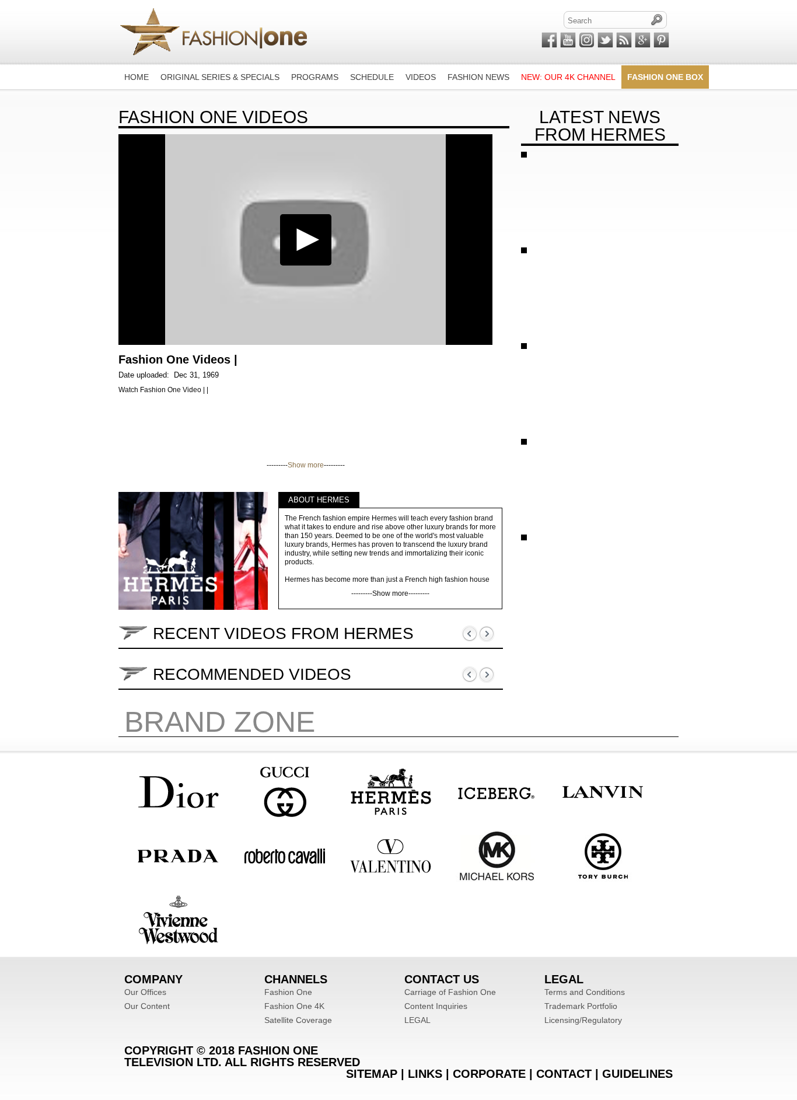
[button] (305, 240)
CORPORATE (489, 1073)
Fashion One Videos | (177, 359)
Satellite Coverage (298, 1020)
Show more (306, 465)
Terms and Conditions (584, 992)
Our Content (147, 1006)
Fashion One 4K (294, 1006)
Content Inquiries (435, 1006)
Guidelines (637, 1073)
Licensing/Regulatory (583, 1020)
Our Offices (145, 992)
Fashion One (288, 992)
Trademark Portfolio (580, 1006)
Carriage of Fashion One (450, 992)
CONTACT (564, 1073)
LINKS (425, 1073)
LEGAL (417, 1020)
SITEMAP (371, 1073)
